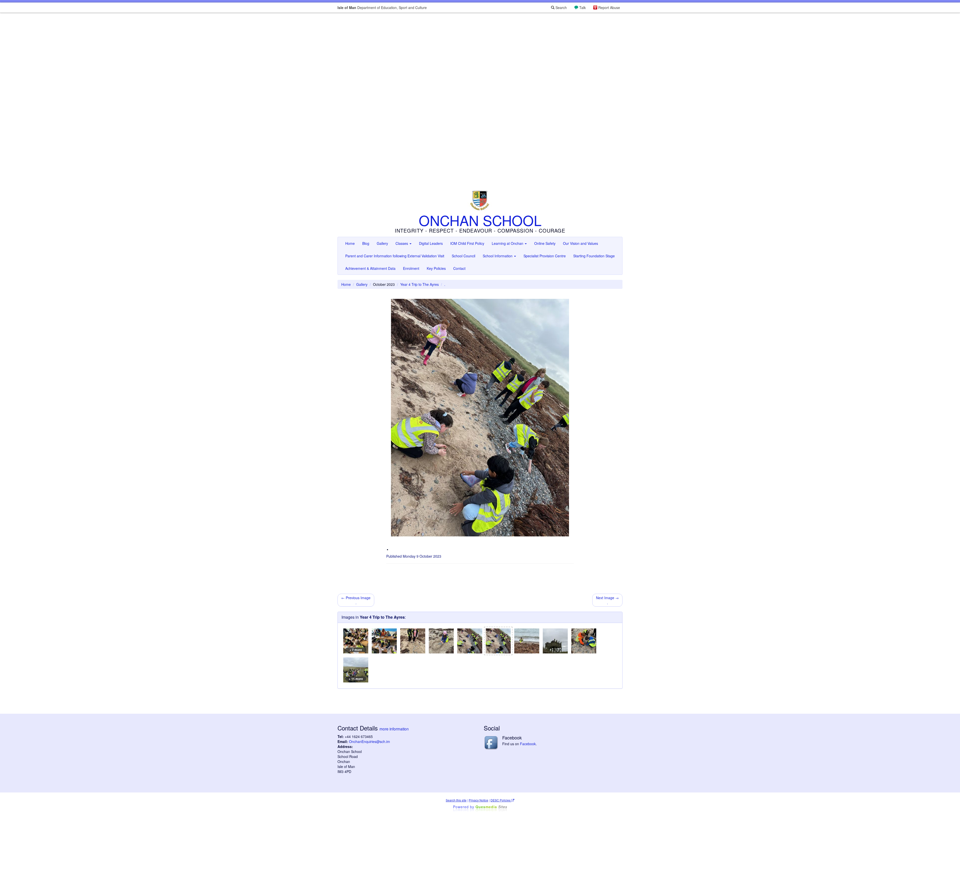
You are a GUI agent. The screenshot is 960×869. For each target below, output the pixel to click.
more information (394, 728)
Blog (365, 243)
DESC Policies (500, 800)
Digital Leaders (431, 243)
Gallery (382, 243)
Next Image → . (607, 600)
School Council (463, 255)
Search (560, 7)
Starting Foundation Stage (594, 255)
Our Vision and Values (580, 243)
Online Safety (545, 243)
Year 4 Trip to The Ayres (419, 284)
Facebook (528, 743)
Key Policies (436, 268)
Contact (459, 268)
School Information (498, 255)
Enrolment (411, 268)
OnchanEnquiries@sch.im (369, 741)
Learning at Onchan (508, 243)
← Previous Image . (355, 600)
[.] (384, 641)
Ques (491, 806)
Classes (402, 243)
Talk (582, 7)
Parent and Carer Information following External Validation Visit (394, 255)
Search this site (456, 800)
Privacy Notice (478, 800)
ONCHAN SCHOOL (480, 220)
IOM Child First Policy (467, 243)
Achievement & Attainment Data (370, 268)
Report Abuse (609, 7)
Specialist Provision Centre (545, 255)
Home (350, 243)
